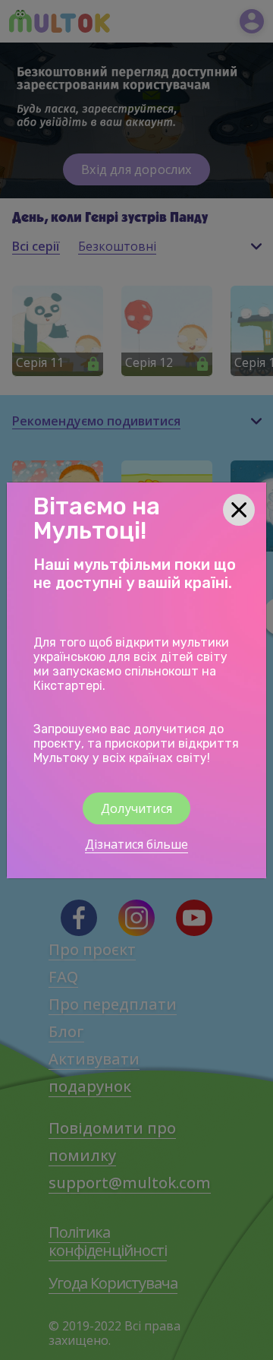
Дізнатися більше (136, 844)
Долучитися (136, 808)
